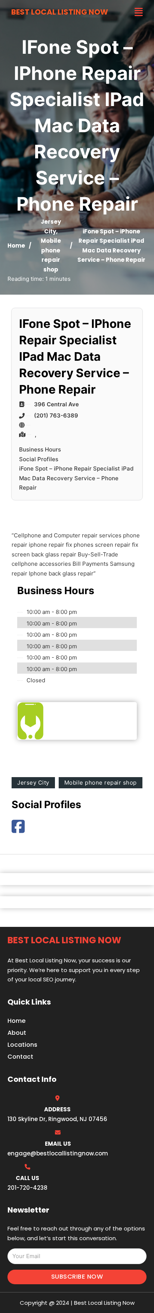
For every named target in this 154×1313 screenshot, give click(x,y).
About (16, 1032)
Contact (20, 1056)
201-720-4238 (27, 1188)
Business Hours (40, 449)
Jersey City (33, 782)
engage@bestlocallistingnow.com (57, 1153)
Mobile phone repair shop (100, 782)
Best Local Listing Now (59, 12)
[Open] (139, 12)
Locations (22, 1044)
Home (16, 245)
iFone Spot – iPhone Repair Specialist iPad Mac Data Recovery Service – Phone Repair (76, 478)
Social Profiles (38, 459)
